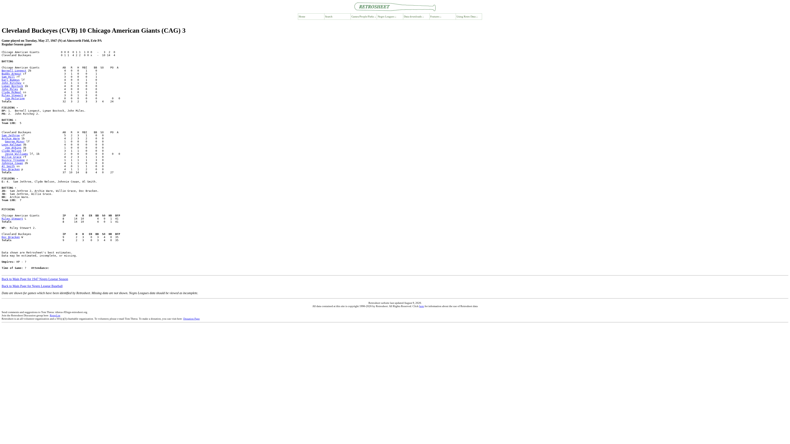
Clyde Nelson (11, 150)
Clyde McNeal (11, 92)
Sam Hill (8, 76)
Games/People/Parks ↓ (363, 16)
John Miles (10, 89)
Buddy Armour (11, 73)
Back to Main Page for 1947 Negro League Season (35, 279)
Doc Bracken (11, 169)
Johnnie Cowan (12, 163)
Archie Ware (11, 138)
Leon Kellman (11, 144)
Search (328, 16)
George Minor (15, 141)
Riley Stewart (12, 95)
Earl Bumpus (11, 79)
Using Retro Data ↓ (467, 16)
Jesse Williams (16, 153)
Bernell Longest (14, 70)
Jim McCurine (15, 98)
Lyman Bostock (12, 86)
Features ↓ (435, 16)
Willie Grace (11, 156)
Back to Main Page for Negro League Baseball (32, 286)
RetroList (55, 315)
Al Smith (8, 166)
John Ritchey (11, 82)
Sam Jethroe (11, 135)
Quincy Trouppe (13, 160)
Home (302, 16)
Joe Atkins (13, 147)
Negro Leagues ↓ (387, 16)
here (421, 306)
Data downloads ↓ (414, 16)
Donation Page (191, 318)
